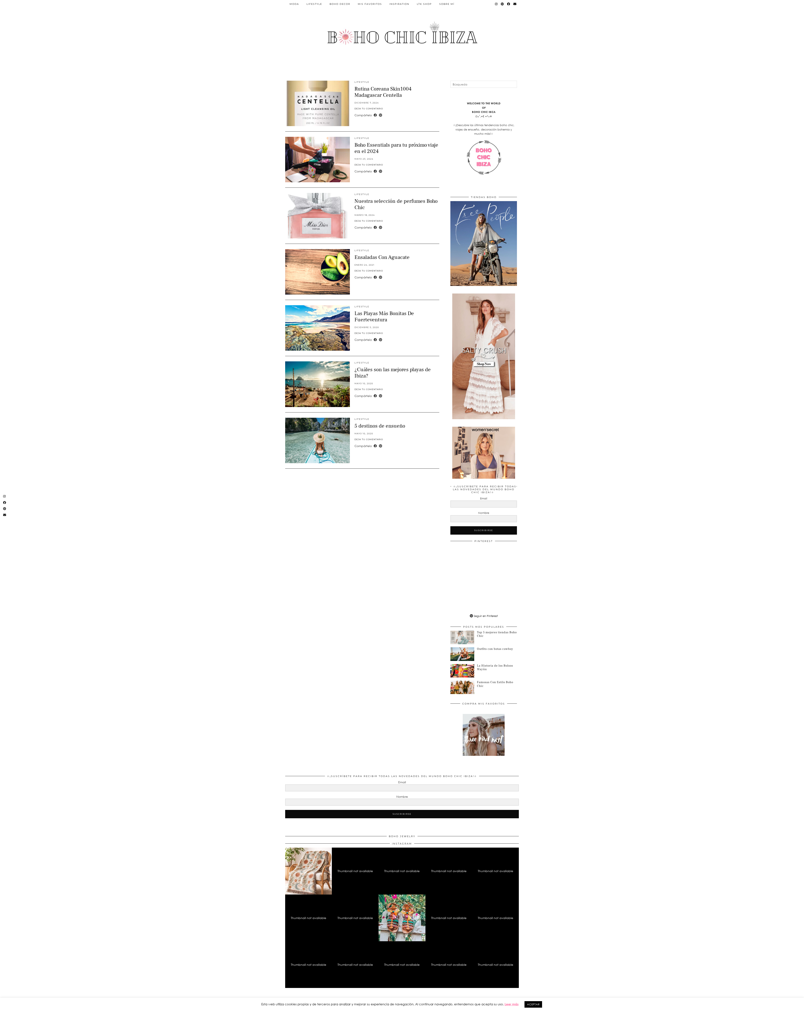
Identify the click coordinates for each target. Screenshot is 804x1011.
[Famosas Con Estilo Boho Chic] (462, 687)
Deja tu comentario (368, 108)
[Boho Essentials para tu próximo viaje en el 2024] (317, 159)
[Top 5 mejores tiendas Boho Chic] (462, 637)
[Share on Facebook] (375, 115)
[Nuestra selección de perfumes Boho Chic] (317, 215)
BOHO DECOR (340, 4)
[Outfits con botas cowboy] (462, 654)
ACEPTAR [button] (533, 1004)
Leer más (512, 1004)
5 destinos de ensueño (379, 426)
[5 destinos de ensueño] (317, 440)
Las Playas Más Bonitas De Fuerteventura (384, 316)
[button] (308, 871)
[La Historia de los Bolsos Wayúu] (462, 670)
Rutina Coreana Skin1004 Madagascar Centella (382, 91)
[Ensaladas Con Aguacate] (317, 272)
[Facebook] (508, 4)
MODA (294, 4)
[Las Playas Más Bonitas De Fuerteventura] (317, 328)
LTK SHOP (424, 4)
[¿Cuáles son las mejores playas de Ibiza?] (317, 384)
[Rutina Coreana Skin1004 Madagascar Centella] (317, 103)
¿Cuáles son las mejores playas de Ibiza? (392, 372)
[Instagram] (496, 4)
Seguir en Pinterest (485, 616)
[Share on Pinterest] (380, 115)
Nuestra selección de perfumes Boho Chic (396, 204)
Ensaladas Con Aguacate (382, 257)
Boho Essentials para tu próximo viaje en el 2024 (396, 148)
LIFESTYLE (314, 4)
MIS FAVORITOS (370, 4)
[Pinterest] (502, 4)
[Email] (515, 4)
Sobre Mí (446, 4)
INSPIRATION (399, 4)
